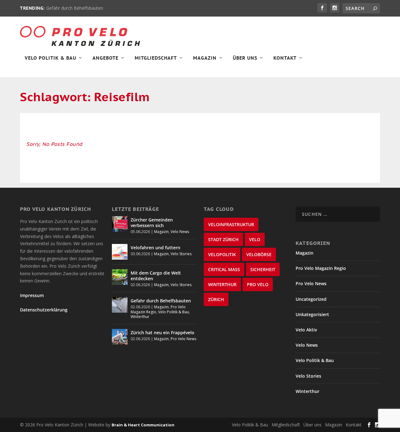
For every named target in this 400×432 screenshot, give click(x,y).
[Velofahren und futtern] (120, 252)
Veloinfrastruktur (231, 224)
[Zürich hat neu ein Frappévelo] (120, 337)
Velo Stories (181, 253)
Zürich (216, 299)
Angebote (105, 58)
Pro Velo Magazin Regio (321, 268)
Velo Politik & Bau (50, 58)
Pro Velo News (183, 338)
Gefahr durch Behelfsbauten (74, 8)
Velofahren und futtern (155, 248)
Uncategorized (311, 299)
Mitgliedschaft (156, 58)
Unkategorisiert (312, 314)
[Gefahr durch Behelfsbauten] (120, 305)
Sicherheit (262, 269)
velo (254, 239)
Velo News (180, 231)
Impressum (32, 295)
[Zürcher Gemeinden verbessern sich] (120, 224)
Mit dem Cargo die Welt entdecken (156, 275)
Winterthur (140, 316)
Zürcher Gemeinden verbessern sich (152, 222)
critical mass (224, 269)
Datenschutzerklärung (44, 310)
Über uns (312, 425)
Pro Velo (257, 284)
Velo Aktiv (306, 330)
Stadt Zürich (223, 239)
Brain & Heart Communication (143, 425)
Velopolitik (222, 254)
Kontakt (285, 58)
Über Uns (245, 58)
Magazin (205, 58)
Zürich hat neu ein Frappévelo (162, 332)
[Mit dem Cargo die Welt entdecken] (120, 277)
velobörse (259, 254)
